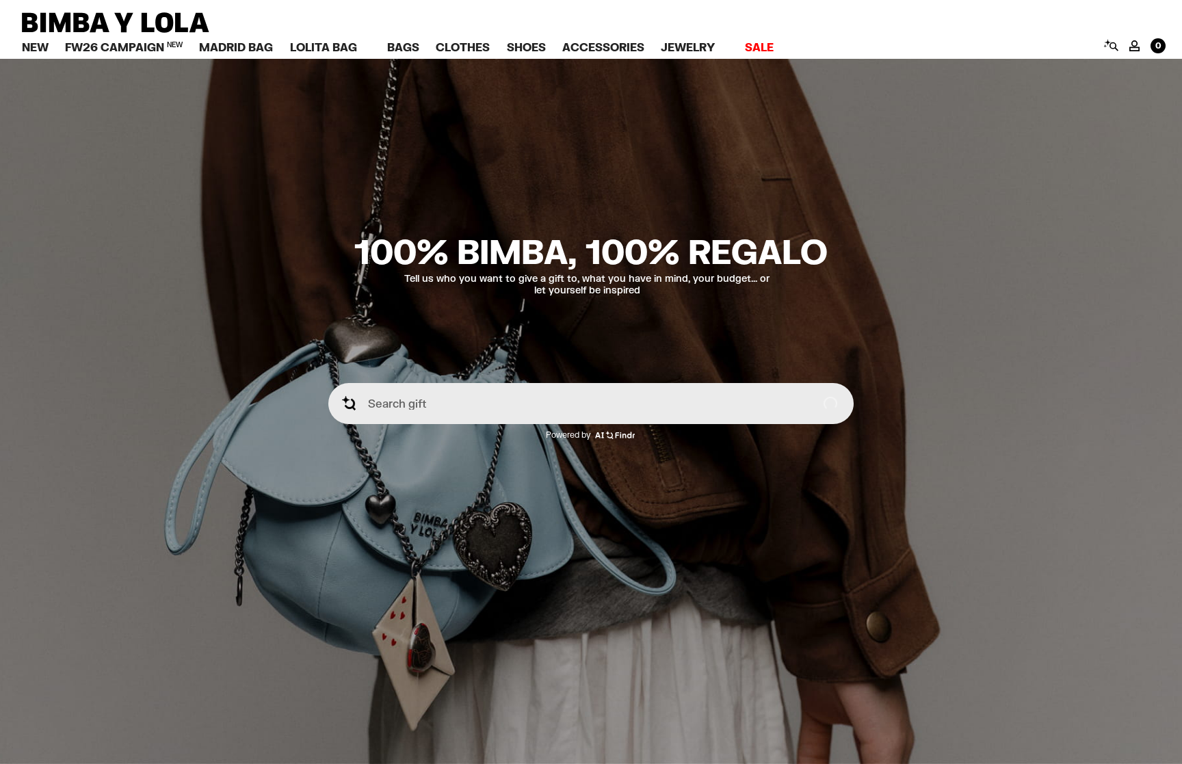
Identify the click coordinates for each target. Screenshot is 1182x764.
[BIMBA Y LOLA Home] (115, 29)
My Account (1134, 45)
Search (1110, 45)
